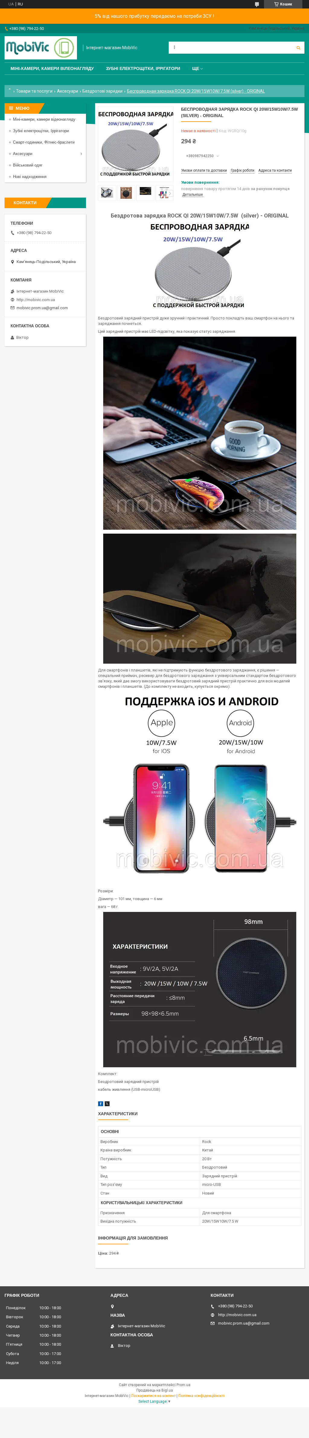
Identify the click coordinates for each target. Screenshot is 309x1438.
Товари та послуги (34, 91)
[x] (107, 1105)
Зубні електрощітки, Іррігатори (143, 68)
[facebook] (100, 1105)
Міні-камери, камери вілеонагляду (52, 68)
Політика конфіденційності (201, 1396)
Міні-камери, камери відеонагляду (44, 119)
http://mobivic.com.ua (36, 299)
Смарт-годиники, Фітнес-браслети (44, 142)
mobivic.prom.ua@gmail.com (42, 308)
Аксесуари (67, 91)
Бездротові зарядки (102, 91)
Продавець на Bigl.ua (154, 1390)
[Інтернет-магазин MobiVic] (41, 47)
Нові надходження (29, 176)
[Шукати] (298, 48)
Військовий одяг (28, 165)
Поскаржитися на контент (153, 1396)
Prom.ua (183, 1385)
